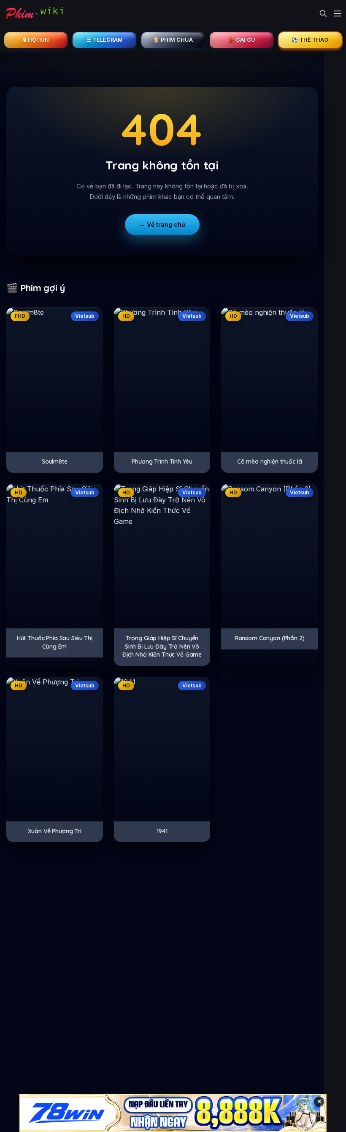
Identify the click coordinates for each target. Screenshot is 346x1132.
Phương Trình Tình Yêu (162, 461)
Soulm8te (55, 461)
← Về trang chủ (162, 224)
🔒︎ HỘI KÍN (36, 40)
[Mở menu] (337, 13)
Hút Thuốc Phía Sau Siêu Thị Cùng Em (54, 642)
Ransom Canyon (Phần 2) (270, 638)
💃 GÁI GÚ (241, 40)
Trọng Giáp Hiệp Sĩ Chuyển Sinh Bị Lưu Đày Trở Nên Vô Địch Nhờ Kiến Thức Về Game (162, 646)
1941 (162, 831)
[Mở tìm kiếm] (323, 13)
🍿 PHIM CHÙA (173, 40)
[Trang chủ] (33, 13)
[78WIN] (173, 1113)
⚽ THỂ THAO (310, 40)
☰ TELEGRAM (104, 40)
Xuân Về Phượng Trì (54, 831)
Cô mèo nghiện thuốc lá (269, 461)
